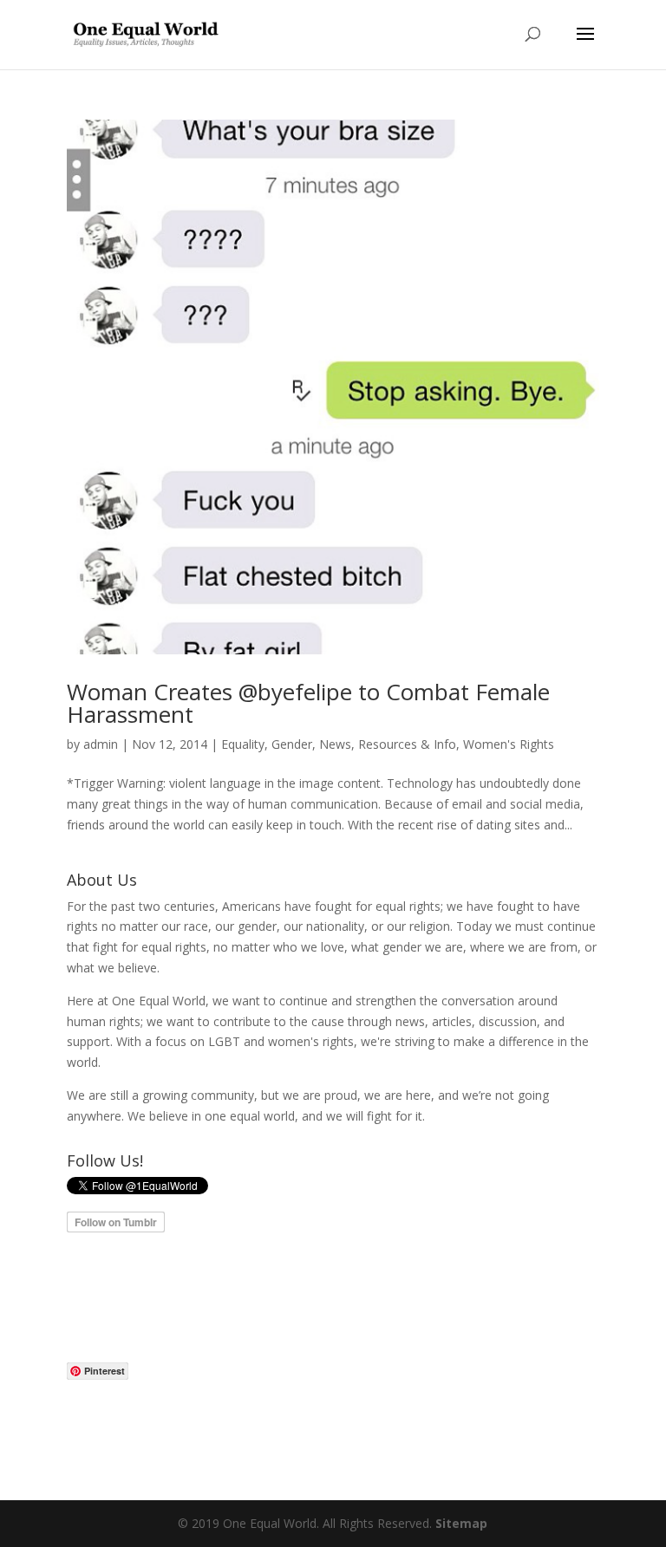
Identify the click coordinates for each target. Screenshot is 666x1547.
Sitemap (461, 1523)
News (335, 744)
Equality (242, 744)
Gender (291, 744)
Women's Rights (508, 744)
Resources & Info (407, 744)
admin (100, 744)
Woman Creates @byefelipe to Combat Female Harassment (308, 703)
